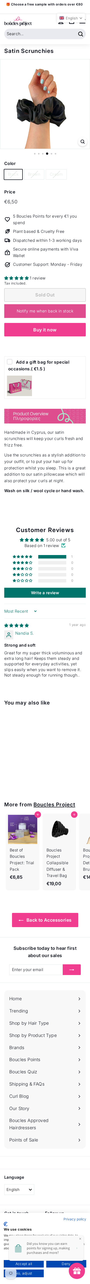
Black (13, 174)
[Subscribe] (72, 969)
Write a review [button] (45, 592)
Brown (34, 174)
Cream (56, 174)
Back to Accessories (49, 920)
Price (9, 191)
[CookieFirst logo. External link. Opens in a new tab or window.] (6, 1224)
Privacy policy (75, 1219)
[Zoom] (82, 141)
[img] (16, 625)
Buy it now (45, 329)
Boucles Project (54, 804)
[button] (17, 278)
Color (10, 163)
